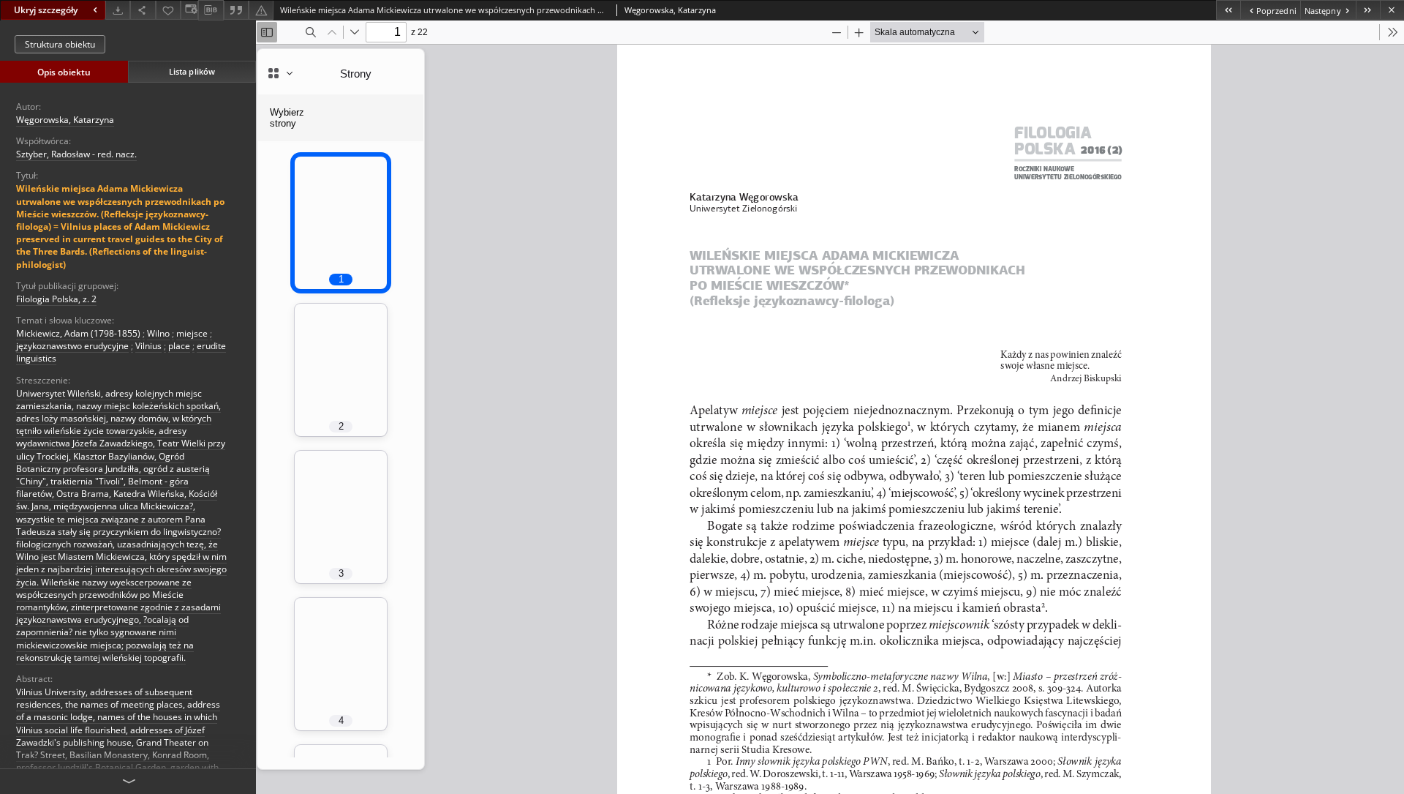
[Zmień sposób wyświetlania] (189, 10)
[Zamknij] (1392, 10)
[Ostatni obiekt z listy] (1368, 10)
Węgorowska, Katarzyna (65, 119)
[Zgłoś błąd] (261, 10)
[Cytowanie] (236, 10)
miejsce (192, 333)
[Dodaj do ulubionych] (168, 10)
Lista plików (192, 71)
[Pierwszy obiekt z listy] (1228, 10)
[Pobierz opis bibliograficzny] (210, 10)
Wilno (158, 333)
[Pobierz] (117, 10)
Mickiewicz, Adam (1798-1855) (78, 333)
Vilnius (148, 346)
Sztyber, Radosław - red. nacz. (76, 154)
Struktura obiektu (60, 44)
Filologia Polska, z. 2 (56, 299)
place (179, 346)
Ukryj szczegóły (46, 10)
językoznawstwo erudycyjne (72, 346)
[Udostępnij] (142, 10)
